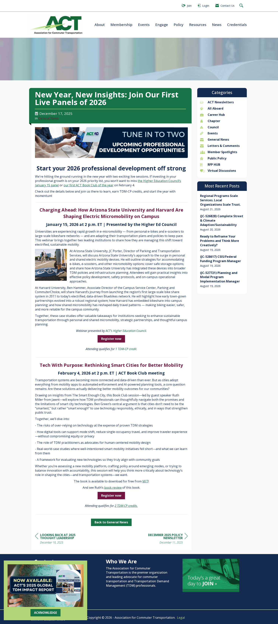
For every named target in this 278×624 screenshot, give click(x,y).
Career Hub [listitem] (216, 115)
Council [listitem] (213, 127)
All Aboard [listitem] (215, 108)
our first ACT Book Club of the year (88, 185)
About (100, 24)
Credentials (237, 24)
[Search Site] (241, 5)
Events (144, 24)
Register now (111, 339)
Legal (181, 617)
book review (113, 487)
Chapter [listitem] (214, 121)
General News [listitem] (218, 139)
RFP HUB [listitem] (214, 164)
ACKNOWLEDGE (45, 613)
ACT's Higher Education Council (126, 331)
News (216, 24)
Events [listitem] (213, 133)
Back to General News (111, 522)
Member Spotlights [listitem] (222, 152)
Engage (161, 24)
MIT (145, 481)
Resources (197, 24)
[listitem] (222, 202)
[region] (159, 539)
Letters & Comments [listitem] (224, 146)
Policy (178, 24)
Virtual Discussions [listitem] (222, 171)
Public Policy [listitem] (217, 158)
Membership (121, 24)
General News (48, 118)
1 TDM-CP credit (125, 349)
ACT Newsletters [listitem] (221, 102)
